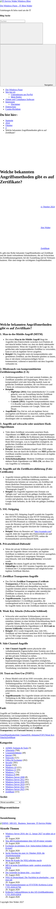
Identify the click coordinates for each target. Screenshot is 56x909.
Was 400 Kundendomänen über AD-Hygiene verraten (28, 841)
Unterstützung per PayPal (22, 94)
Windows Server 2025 (15, 789)
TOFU (42, 735)
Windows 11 (10, 770)
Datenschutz (10, 107)
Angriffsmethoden (8, 735)
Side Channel (21, 735)
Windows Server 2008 (15, 777)
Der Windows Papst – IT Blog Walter (16, 6)
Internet (8, 755)
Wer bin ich (10, 92)
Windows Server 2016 (15, 782)
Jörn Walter (45, 227)
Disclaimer (15, 104)
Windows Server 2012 (15, 779)
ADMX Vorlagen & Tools (16, 748)
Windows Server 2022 (15, 787)
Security (8, 762)
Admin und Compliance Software (19, 99)
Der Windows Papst (14, 90)
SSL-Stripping (33, 735)
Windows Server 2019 (15, 784)
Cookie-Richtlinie (13, 109)
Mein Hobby (16, 97)
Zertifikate (45, 248)
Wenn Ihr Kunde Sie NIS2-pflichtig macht (23, 860)
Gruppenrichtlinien (13, 753)
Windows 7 (10, 772)
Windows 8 (10, 775)
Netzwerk (9, 758)
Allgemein (9, 750)
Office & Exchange (13, 760)
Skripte (8, 765)
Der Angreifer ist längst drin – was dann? (23, 872)
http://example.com (43, 531)
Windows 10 (10, 767)
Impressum (10, 102)
